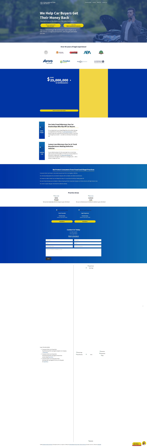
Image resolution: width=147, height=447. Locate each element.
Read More (62, 221)
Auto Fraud (56, 199)
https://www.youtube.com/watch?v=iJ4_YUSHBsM (89, 123)
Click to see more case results (59, 110)
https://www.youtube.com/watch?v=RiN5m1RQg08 (59, 87)
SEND (48, 258)
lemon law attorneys (66, 155)
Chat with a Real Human (137, 444)
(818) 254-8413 (50, 25)
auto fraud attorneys (67, 131)
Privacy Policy (77, 444)
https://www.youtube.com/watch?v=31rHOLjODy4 (89, 143)
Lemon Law (90, 199)
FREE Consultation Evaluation (73, 25)
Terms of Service (83, 444)
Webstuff (99, 444)
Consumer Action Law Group (47, 444)
